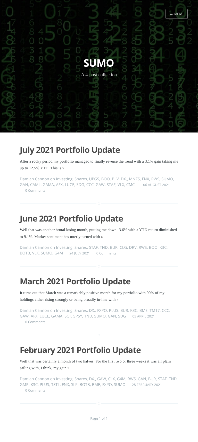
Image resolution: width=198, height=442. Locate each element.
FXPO (102, 310)
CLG (123, 247)
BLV (115, 179)
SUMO (167, 179)
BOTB (25, 253)
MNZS (134, 179)
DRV (133, 247)
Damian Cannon (34, 179)
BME (143, 310)
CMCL (131, 184)
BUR (114, 247)
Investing (64, 179)
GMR (24, 384)
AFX (59, 184)
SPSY (77, 316)
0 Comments (35, 190)
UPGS (94, 179)
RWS (155, 179)
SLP (74, 384)
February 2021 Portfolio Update (80, 350)
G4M (58, 253)
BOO (105, 179)
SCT (67, 316)
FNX (145, 179)
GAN (24, 184)
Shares (81, 179)
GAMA (48, 184)
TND (104, 247)
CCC (90, 184)
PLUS (113, 310)
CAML (35, 184)
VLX (121, 184)
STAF (111, 184)
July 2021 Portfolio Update (70, 149)
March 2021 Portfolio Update (75, 281)
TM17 (155, 310)
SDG (80, 184)
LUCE (69, 184)
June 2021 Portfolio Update (71, 218)
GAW (100, 184)
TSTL (55, 384)
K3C (163, 247)
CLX (111, 379)
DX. (124, 179)
